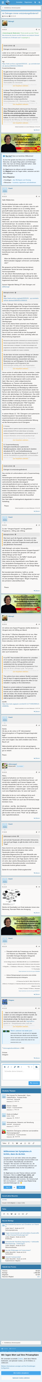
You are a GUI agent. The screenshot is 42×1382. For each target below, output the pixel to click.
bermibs (4, 1200)
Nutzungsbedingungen (23, 1351)
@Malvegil (5, 287)
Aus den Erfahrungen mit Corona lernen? (18, 1250)
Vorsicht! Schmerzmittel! (13, 1257)
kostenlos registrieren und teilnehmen (24, 182)
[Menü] (2, 2)
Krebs (12, 1116)
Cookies (5, 1348)
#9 (39, 946)
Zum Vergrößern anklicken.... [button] (21, 86)
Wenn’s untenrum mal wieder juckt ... (22, 1031)
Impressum (11, 1351)
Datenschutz (35, 1351)
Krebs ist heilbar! (12, 1114)
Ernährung (8, 1238)
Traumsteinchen (11, 1134)
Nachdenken (9, 1254)
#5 (39, 725)
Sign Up (21, 1187)
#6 (39, 772)
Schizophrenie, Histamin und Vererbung (20, 1122)
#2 (39, 196)
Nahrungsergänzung (11, 1230)
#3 (39, 525)
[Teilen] (36, 29)
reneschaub (10, 1099)
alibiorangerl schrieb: (10, 836)
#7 (39, 832)
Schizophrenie (16, 1124)
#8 (39, 887)
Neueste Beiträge (7, 1221)
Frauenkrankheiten (17, 1107)
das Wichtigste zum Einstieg (22, 180)
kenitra (8, 1116)
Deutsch (13, 1348)
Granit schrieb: (8, 45)
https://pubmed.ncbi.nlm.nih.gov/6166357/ (29, 990)
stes (38, 1276)
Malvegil (6, 16)
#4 (39, 624)
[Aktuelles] (35, 2)
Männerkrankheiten (11, 1247)
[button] (4, 1067)
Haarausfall (17, 1099)
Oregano (9, 1107)
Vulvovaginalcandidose (11, 1048)
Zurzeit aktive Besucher (10, 1196)
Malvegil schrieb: (9, 292)
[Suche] (39, 2)
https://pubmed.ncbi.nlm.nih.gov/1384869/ (29, 971)
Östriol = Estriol (12, 1106)
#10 (39, 1008)
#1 (39, 29)
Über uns (4, 1351)
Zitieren (37, 130)
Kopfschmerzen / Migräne (12, 1261)
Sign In (8, 1187)
